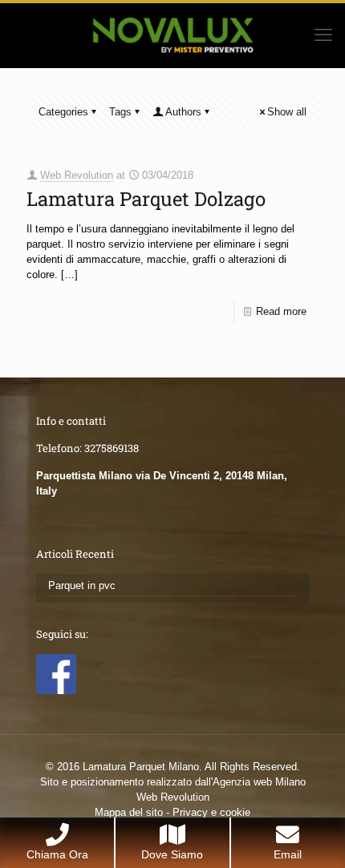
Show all (286, 112)
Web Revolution (76, 175)
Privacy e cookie (211, 812)
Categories (63, 112)
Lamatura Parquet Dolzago (146, 199)
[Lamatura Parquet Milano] (172, 35)
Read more (281, 311)
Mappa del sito (129, 812)
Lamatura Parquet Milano (141, 767)
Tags (120, 112)
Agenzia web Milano (259, 782)
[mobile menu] (323, 35)
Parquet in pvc (82, 585)
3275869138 (111, 448)
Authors (183, 112)
